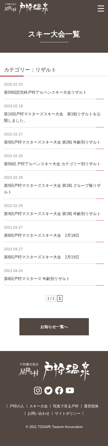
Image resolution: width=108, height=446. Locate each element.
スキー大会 (38, 406)
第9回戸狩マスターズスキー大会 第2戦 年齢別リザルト (52, 142)
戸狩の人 (16, 406)
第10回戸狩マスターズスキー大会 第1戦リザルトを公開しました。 (52, 117)
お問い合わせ (39, 413)
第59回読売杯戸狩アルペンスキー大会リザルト (45, 92)
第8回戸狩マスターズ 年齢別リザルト (37, 278)
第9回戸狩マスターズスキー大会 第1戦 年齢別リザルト (52, 213)
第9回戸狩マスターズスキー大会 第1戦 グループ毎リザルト (52, 188)
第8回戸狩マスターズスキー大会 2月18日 (41, 235)
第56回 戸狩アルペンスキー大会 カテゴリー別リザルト (52, 164)
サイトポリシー (67, 413)
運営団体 (91, 406)
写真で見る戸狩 (66, 406)
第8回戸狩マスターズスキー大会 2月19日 (41, 257)
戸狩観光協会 (26, 8)
